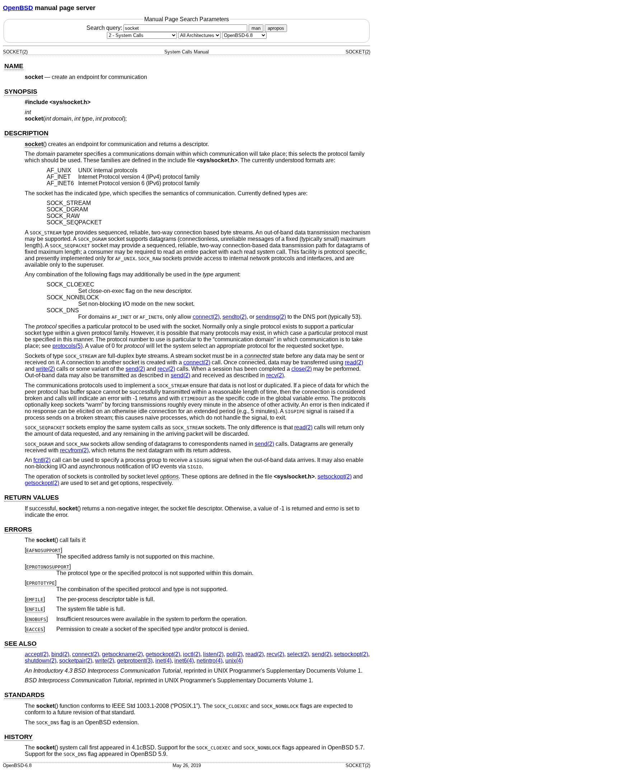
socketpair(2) (75, 661)
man (256, 28)
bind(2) (60, 654)
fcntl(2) (42, 460)
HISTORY (18, 736)
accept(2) (36, 654)
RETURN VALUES (31, 497)
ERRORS (18, 529)
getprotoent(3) (134, 661)
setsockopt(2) (335, 476)
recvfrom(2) (74, 450)
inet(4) (163, 661)
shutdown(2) (40, 661)
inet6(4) (184, 661)
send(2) (135, 369)
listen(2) (213, 654)
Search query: (104, 28)
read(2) (354, 362)
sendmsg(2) (271, 317)
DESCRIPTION (26, 133)
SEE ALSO (20, 643)
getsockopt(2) (42, 483)
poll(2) (234, 654)
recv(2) (166, 369)
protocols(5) (67, 346)
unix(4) (234, 661)
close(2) (301, 369)
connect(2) (206, 317)
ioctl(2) (191, 654)
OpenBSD (18, 7)
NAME (13, 66)
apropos (276, 28)
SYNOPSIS (20, 91)
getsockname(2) (122, 654)
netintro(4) (209, 661)
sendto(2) (234, 317)
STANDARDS (24, 694)
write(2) (45, 369)
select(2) (298, 654)
